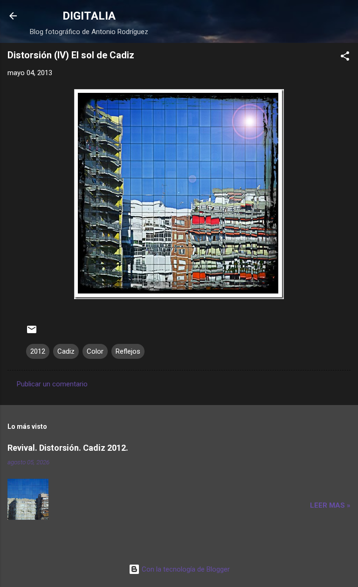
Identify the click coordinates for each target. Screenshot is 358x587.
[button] (345, 57)
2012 (37, 351)
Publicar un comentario (52, 384)
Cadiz (66, 351)
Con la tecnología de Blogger (185, 569)
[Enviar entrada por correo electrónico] (31, 332)
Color (95, 351)
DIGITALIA (89, 15)
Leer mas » (330, 505)
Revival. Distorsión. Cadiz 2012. (67, 448)
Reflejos (128, 351)
